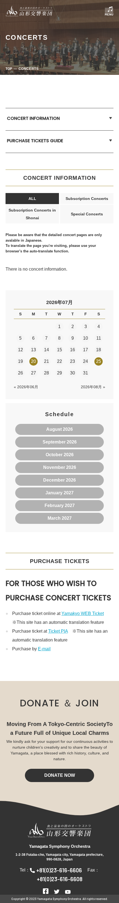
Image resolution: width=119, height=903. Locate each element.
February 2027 (60, 505)
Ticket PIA (58, 631)
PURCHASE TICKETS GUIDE (35, 141)
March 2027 (60, 518)
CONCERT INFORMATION (33, 118)
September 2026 (60, 442)
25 (98, 361)
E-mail (44, 648)
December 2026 (59, 480)
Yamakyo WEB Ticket (82, 613)
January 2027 (59, 492)
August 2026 (59, 429)
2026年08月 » (93, 387)
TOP (9, 69)
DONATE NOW (59, 775)
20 (33, 361)
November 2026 (59, 467)
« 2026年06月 (26, 387)
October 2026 (60, 454)
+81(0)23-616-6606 (59, 870)
